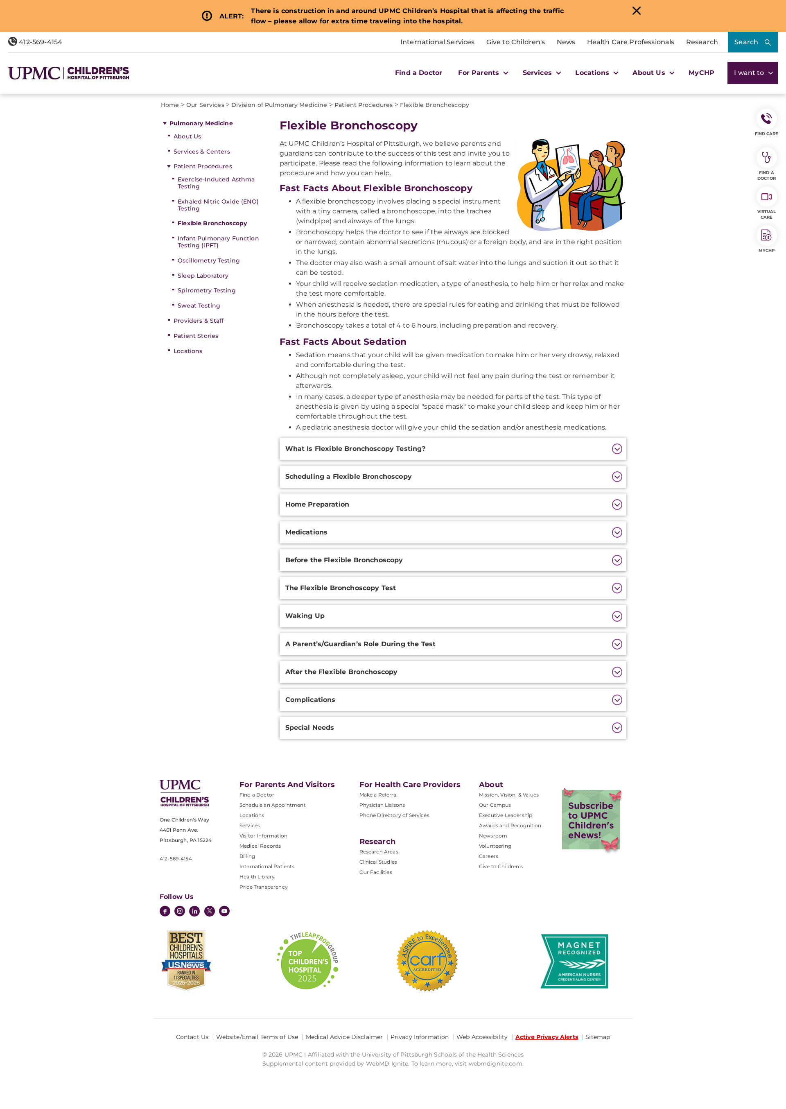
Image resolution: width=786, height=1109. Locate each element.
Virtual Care (766, 214)
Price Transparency (263, 887)
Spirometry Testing (207, 290)
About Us (187, 136)
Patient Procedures (203, 166)
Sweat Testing (199, 305)
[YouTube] (224, 912)
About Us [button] (649, 73)
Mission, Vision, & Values (509, 795)
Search (746, 42)
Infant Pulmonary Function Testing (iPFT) (218, 242)
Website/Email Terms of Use (257, 1037)
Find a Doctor (418, 73)
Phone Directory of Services (394, 815)
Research (702, 42)
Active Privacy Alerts (546, 1037)
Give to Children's (515, 42)
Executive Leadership (505, 815)
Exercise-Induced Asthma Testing (216, 183)
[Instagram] (179, 912)
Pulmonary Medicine (201, 123)
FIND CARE (767, 133)
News (566, 42)
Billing (247, 856)
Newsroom (493, 836)
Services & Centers (202, 151)
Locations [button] (593, 73)
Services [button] (538, 73)
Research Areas (378, 852)
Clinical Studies (378, 862)
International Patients (267, 866)
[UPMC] (68, 73)
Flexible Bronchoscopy (212, 223)
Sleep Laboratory (203, 275)
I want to (750, 73)
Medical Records (260, 846)
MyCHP (701, 73)
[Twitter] (209, 911)
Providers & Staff (199, 320)
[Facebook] (165, 912)
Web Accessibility (482, 1037)
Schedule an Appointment (272, 805)
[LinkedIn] (194, 912)
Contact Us (192, 1037)
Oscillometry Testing (209, 260)
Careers (488, 856)
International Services (437, 42)
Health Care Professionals (631, 42)
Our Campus (495, 805)
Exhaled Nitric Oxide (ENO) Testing (218, 205)
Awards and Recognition (510, 825)
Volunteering (495, 846)
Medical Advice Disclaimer (344, 1037)
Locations (188, 351)
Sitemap (597, 1037)
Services (249, 825)
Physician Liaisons (382, 805)
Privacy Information (420, 1037)
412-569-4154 (39, 42)
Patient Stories (196, 335)
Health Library (257, 877)
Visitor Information (263, 836)
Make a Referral (378, 795)
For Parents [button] (479, 73)
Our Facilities (375, 872)
